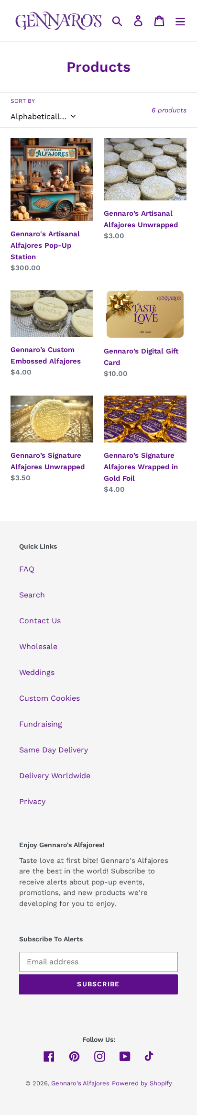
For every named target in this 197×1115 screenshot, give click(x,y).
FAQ (26, 569)
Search (32, 594)
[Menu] (180, 21)
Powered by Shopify (142, 1083)
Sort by (23, 101)
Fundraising (40, 724)
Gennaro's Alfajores (80, 1083)
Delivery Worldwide (54, 775)
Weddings (37, 672)
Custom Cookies (49, 698)
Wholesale (38, 646)
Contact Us (40, 620)
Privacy (32, 801)
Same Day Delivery (53, 749)
